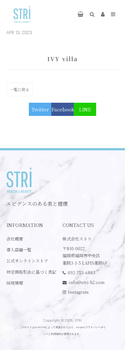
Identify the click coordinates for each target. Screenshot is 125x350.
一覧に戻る (19, 89)
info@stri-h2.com (86, 282)
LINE (85, 109)
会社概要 (14, 239)
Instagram (78, 292)
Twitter (40, 109)
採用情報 (14, 283)
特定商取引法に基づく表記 (31, 272)
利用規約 (56, 334)
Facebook (62, 109)
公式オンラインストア (27, 261)
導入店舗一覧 (18, 250)
